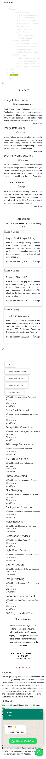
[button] (41, 711)
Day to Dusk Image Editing (20, 238)
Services (12, 9)
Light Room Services (28, 46)
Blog (11, 69)
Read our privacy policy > (12, 754)
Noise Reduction (26, 38)
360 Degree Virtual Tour (29, 64)
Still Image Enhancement (29, 15)
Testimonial (13, 75)
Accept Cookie (30, 754)
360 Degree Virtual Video (29, 67)
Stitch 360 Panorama (17, 316)
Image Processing (21, 41)
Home (11, 6)
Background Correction (28, 35)
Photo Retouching (26, 29)
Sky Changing (25, 32)
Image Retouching (21, 26)
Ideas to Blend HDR (16, 277)
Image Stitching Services (29, 58)
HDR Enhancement (27, 18)
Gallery (12, 72)
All (10, 364)
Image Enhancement (22, 12)
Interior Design (25, 49)
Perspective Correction (28, 23)
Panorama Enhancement (29, 61)
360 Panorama (20, 55)
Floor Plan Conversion (28, 52)
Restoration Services (28, 44)
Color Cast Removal (27, 21)
